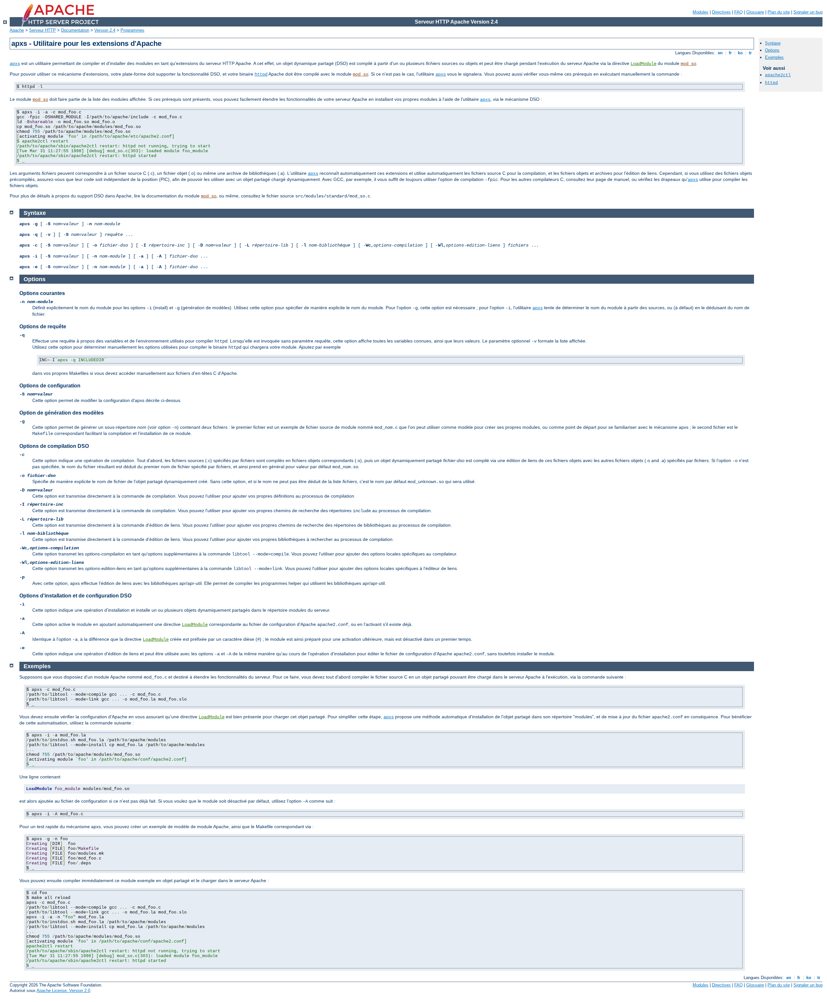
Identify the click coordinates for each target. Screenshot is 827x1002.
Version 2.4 (104, 30)
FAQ (738, 12)
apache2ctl (778, 75)
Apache (17, 30)
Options (772, 50)
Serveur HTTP (42, 30)
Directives (721, 12)
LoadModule (643, 63)
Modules (700, 12)
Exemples (774, 57)
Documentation (75, 30)
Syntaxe (772, 43)
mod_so (688, 63)
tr (750, 52)
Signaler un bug (807, 12)
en (720, 52)
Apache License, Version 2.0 (63, 990)
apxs (15, 63)
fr (730, 52)
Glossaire (755, 12)
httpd (261, 74)
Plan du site (779, 12)
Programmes (132, 30)
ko (740, 52)
